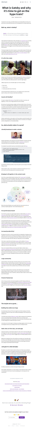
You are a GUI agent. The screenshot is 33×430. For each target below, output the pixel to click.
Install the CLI (21, 141)
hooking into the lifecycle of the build (24, 282)
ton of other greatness (25, 215)
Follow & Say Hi (14, 405)
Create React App (24, 40)
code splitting (28, 213)
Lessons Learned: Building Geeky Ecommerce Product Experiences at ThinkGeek (17, 390)
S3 (14, 52)
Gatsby (4, 33)
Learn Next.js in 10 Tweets (17, 385)
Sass (26, 146)
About (9, 425)
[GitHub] (25, 2)
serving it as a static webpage (21, 52)
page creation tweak (24, 333)
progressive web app (13, 217)
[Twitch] (24, 2)
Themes (27, 241)
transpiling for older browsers (6, 224)
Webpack (6, 44)
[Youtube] (22, 2)
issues (10, 334)
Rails (12, 100)
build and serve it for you (12, 54)
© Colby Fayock (22, 425)
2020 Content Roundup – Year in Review (17, 389)
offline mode (29, 217)
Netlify (7, 54)
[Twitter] (20, 2)
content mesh (23, 177)
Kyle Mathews (25, 225)
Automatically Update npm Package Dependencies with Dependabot (17, 383)
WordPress (8, 243)
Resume (17, 425)
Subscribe (21, 405)
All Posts (13, 425)
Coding (13, 17)
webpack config (10, 283)
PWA (8, 217)
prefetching (3, 215)
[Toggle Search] (30, 2)
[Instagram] (27, 2)
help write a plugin (27, 284)
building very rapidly (14, 316)
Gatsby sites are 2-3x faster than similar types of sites (16, 227)
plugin (19, 333)
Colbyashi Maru (17, 387)
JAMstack (24, 77)
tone (7, 334)
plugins (17, 241)
